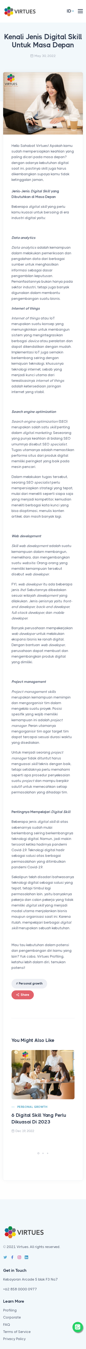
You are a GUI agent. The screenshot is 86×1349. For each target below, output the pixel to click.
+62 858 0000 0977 (20, 1289)
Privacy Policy (14, 1339)
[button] (38, 1153)
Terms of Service (17, 1332)
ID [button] (69, 11)
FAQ (6, 1325)
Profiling (10, 1310)
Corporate (12, 1317)
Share (24, 995)
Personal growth (31, 983)
